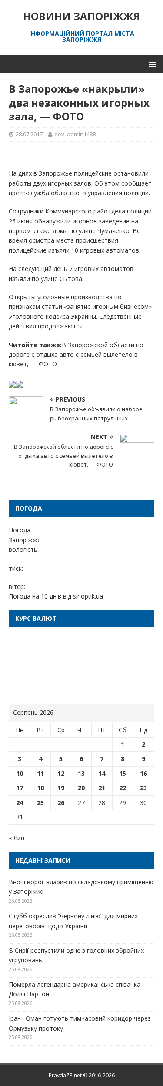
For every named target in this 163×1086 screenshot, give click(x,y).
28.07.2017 (29, 134)
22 (122, 788)
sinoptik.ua (88, 596)
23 (143, 788)
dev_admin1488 (75, 134)
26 (60, 802)
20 (81, 788)
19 (60, 788)
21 (101, 788)
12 (60, 773)
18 (40, 788)
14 (101, 773)
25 (40, 802)
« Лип (16, 838)
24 (19, 802)
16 (143, 773)
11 (40, 773)
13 (81, 773)
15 (122, 773)
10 (19, 773)
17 (19, 788)
